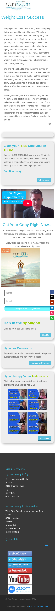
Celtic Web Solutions (38, 607)
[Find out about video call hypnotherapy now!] (20, 588)
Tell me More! (43, 180)
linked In (20, 565)
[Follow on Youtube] (52, 302)
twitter (20, 560)
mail (20, 571)
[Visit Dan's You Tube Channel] (20, 577)
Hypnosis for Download (40, 363)
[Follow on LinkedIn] (52, 308)
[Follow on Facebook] (52, 292)
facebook (20, 554)
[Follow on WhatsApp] (52, 318)
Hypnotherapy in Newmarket (22, 506)
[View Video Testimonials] (27, 423)
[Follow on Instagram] (52, 313)
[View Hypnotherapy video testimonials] (27, 399)
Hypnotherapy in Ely (17, 474)
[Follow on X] (52, 297)
